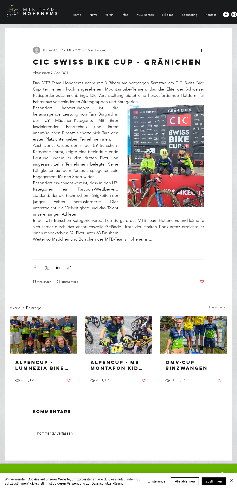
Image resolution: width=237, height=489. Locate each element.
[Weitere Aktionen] (201, 50)
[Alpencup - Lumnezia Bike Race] (43, 335)
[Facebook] (226, 14)
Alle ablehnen (185, 481)
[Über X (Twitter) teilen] (46, 267)
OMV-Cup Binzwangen (186, 365)
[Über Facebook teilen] (35, 267)
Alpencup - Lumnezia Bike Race (39, 365)
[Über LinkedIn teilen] (58, 267)
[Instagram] (234, 14)
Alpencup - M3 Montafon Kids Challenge (116, 365)
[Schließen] (231, 481)
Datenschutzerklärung (107, 483)
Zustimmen (214, 481)
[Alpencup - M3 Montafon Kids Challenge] (118, 335)
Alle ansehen (218, 307)
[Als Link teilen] (69, 267)
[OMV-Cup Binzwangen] (193, 335)
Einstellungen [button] (157, 481)
